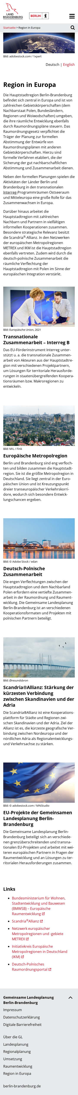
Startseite (9, 28)
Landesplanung (15, 1044)
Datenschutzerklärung (21, 1017)
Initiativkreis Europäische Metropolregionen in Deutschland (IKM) (39, 951)
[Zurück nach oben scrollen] (70, 998)
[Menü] (72, 16)
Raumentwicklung (17, 1066)
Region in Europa (17, 1073)
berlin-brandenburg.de (22, 1086)
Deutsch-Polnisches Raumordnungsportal (29, 967)
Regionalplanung (17, 1051)
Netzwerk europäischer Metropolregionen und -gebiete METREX (37, 933)
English (69, 64)
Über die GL (13, 1037)
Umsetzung (12, 1059)
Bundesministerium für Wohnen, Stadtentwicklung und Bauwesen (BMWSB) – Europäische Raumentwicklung (38, 906)
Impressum (12, 1009)
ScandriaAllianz (25, 921)
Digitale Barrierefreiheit (22, 1024)
